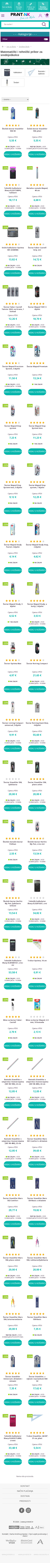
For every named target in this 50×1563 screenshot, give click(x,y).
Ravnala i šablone (41, 72)
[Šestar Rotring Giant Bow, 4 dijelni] (37, 708)
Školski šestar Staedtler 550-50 (12, 130)
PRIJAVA (40, 16)
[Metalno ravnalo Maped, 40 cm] (37, 173)
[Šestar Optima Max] (12, 648)
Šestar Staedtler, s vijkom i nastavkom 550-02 (37, 1379)
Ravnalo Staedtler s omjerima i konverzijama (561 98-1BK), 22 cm (13, 1081)
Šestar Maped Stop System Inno (37, 427)
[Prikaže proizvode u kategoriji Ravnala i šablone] (31, 72)
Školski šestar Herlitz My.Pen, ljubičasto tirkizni (12, 903)
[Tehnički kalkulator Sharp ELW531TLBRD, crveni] (12, 1421)
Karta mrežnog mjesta (18, 1534)
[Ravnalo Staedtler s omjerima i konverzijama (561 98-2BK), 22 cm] (37, 1064)
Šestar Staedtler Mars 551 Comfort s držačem (37, 1140)
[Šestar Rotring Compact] (37, 648)
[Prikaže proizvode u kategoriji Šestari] (7, 82)
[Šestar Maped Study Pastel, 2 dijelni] (12, 529)
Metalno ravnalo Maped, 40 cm (37, 189)
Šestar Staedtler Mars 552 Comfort (13, 1199)
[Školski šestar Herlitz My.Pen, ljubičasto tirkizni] (12, 886)
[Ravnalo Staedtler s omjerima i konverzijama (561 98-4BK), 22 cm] (12, 1124)
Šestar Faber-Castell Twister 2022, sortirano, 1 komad (13, 309)
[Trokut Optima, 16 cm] (37, 945)
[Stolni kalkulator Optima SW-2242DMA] (12, 232)
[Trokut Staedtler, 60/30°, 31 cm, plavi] (37, 1421)
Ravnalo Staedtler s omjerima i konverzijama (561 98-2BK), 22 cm (37, 1081)
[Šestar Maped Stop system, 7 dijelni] (37, 470)
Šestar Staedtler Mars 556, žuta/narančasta (13, 1318)
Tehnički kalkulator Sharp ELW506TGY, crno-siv (12, 963)
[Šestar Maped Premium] (37, 351)
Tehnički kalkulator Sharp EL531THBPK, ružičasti (13, 190)
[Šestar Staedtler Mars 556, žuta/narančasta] (12, 1302)
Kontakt (5, 1534)
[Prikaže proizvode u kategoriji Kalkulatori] (7, 72)
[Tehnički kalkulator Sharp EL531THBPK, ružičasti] (12, 173)
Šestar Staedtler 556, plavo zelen (37, 783)
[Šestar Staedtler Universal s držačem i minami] (12, 1361)
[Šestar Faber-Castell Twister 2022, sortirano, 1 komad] (12, 292)
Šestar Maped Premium (37, 366)
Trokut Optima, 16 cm (37, 961)
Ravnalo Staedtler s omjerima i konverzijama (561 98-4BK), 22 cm (13, 1141)
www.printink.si (8, 1554)
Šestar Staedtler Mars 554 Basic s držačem (37, 1199)
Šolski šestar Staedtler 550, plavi (37, 130)
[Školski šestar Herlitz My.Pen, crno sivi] (37, 826)
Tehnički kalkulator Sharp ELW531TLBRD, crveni (13, 1438)
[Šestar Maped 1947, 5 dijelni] (37, 292)
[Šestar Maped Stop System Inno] (37, 411)
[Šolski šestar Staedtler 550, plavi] (37, 113)
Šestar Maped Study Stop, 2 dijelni (37, 546)
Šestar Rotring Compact (37, 663)
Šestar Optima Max (12, 663)
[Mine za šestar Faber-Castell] (12, 1005)
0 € (46, 15)
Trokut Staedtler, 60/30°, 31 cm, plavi (37, 1437)
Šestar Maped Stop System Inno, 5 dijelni (12, 486)
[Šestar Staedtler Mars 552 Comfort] (12, 1183)
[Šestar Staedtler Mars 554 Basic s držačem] (37, 1183)
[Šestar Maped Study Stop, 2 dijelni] (37, 529)
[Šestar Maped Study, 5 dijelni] (12, 589)
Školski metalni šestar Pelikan (13, 843)
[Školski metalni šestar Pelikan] (12, 826)
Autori (25, 1536)
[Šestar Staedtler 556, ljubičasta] (12, 767)
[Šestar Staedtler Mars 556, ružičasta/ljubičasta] (37, 1242)
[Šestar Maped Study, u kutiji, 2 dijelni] (37, 589)
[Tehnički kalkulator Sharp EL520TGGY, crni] (37, 886)
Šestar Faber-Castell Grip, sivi (37, 249)
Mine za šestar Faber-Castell (12, 1021)
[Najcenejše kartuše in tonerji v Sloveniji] (20, 14)
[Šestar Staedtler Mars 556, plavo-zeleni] (12, 1242)
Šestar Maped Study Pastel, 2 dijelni (13, 546)
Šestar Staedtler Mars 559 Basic (37, 1318)
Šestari (16, 82)
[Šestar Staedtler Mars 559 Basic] (37, 1302)
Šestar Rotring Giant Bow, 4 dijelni (37, 724)
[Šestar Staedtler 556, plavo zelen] (37, 767)
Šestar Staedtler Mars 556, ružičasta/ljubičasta (37, 1259)
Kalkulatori (18, 72)
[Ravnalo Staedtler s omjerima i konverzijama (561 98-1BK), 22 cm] (12, 1064)
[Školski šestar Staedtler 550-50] (12, 113)
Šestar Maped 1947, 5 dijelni (37, 308)
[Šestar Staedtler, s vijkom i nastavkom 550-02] (37, 1361)
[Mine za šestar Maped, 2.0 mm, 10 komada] (37, 1005)
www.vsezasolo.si (41, 1554)
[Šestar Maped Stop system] (12, 411)
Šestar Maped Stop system (12, 427)
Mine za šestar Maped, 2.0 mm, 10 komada (37, 1021)
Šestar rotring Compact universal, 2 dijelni (12, 724)
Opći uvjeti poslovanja (38, 1534)
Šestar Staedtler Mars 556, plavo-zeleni (13, 1259)
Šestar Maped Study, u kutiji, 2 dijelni (37, 605)
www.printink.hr (24, 1554)
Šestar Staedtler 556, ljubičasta (13, 783)
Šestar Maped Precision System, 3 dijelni (12, 367)
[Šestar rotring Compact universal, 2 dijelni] (12, 708)
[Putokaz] (3, 46)
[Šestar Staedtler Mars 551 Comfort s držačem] (37, 1124)
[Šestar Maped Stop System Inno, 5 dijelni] (12, 470)
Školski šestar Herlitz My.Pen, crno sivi (37, 843)
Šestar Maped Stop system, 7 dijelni (37, 486)
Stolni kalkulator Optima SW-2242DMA (13, 249)
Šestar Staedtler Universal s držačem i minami (12, 1379)
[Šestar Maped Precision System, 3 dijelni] (12, 351)
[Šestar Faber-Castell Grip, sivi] (37, 232)
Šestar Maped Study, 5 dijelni (12, 605)
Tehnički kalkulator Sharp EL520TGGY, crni (37, 902)
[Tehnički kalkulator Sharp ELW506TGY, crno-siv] (12, 945)
